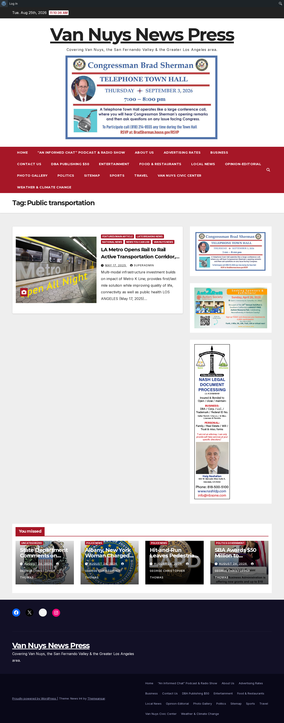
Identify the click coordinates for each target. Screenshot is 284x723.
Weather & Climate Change (44, 187)
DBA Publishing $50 (70, 164)
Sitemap (92, 176)
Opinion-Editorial (243, 164)
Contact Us (29, 164)
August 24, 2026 (38, 563)
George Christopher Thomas (37, 574)
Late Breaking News (150, 236)
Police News (94, 543)
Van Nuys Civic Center (179, 176)
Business (219, 153)
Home (22, 153)
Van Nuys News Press (142, 34)
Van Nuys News (163, 242)
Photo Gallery (32, 176)
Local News (203, 164)
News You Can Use (138, 242)
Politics (65, 176)
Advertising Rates (182, 153)
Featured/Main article (117, 236)
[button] (268, 170)
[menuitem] (4, 3)
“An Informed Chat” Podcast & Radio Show (81, 153)
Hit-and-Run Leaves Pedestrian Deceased (174, 555)
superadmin (144, 265)
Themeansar (96, 698)
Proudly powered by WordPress (34, 698)
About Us (144, 153)
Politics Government (230, 543)
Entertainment (114, 164)
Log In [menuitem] (13, 3)
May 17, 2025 (116, 265)
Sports (117, 176)
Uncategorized (31, 543)
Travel (141, 176)
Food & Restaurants (160, 164)
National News (112, 242)
